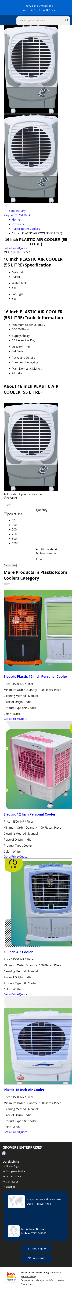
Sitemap (11, 1186)
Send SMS (38, 1258)
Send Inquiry (17, 211)
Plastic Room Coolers (26, 229)
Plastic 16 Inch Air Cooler (24, 1089)
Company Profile (15, 1171)
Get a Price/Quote (15, 248)
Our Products (13, 1176)
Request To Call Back (17, 215)
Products (18, 224)
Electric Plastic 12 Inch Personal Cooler (35, 676)
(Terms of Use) (28, 1276)
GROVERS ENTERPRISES (39, 8)
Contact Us (12, 1181)
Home (16, 219)
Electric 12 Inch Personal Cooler (30, 814)
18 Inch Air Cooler (18, 952)
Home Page (12, 1166)
